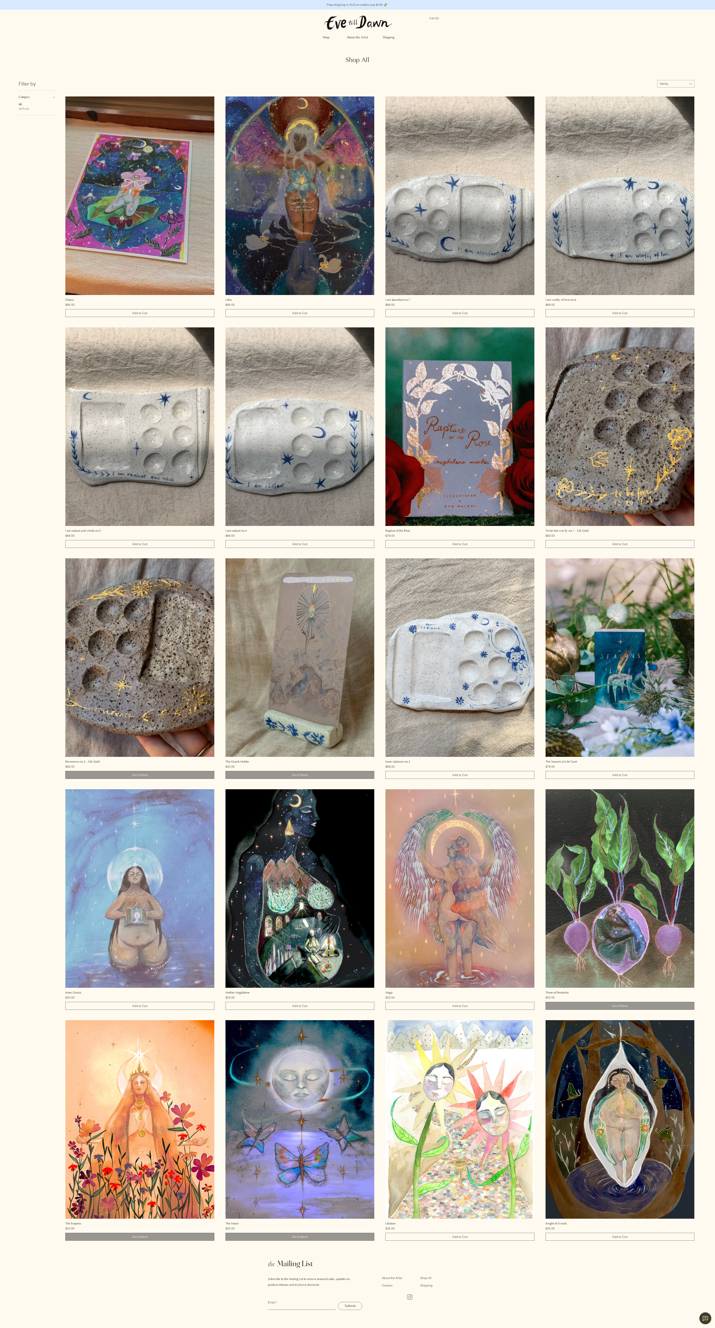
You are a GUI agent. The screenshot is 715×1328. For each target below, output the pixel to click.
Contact (387, 1285)
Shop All (426, 1278)
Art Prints (24, 108)
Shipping (426, 1285)
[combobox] (676, 84)
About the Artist (392, 1278)
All (20, 104)
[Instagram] (409, 1297)
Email (271, 1302)
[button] (434, 18)
